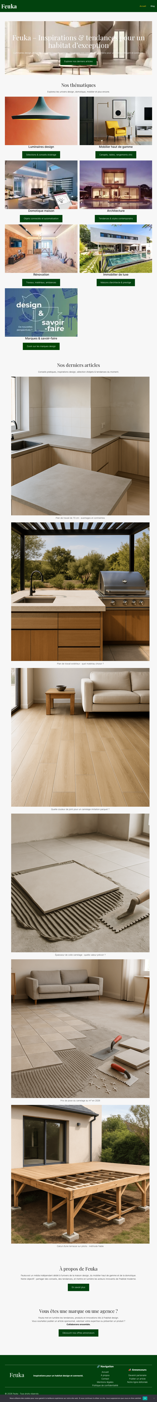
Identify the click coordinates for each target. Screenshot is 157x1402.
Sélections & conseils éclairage (41, 154)
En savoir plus (78, 1287)
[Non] (154, 1398)
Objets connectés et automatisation (41, 218)
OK (145, 1398)
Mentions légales (105, 1382)
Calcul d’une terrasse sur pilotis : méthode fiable (80, 1246)
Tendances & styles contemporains (116, 218)
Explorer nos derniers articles (78, 61)
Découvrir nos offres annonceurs (78, 1333)
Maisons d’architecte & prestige (116, 282)
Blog (153, 6)
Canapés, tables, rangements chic (115, 154)
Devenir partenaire (137, 1375)
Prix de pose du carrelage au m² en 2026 (80, 1100)
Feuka (9, 6)
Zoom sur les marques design (41, 346)
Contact (105, 1379)
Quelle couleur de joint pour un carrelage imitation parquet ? (80, 809)
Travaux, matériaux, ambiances (41, 282)
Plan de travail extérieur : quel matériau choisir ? (80, 663)
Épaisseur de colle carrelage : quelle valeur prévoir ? (80, 955)
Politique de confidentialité (105, 1385)
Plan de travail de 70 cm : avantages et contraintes (80, 518)
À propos (105, 1375)
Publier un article (137, 1379)
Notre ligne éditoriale (137, 1382)
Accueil (143, 6)
